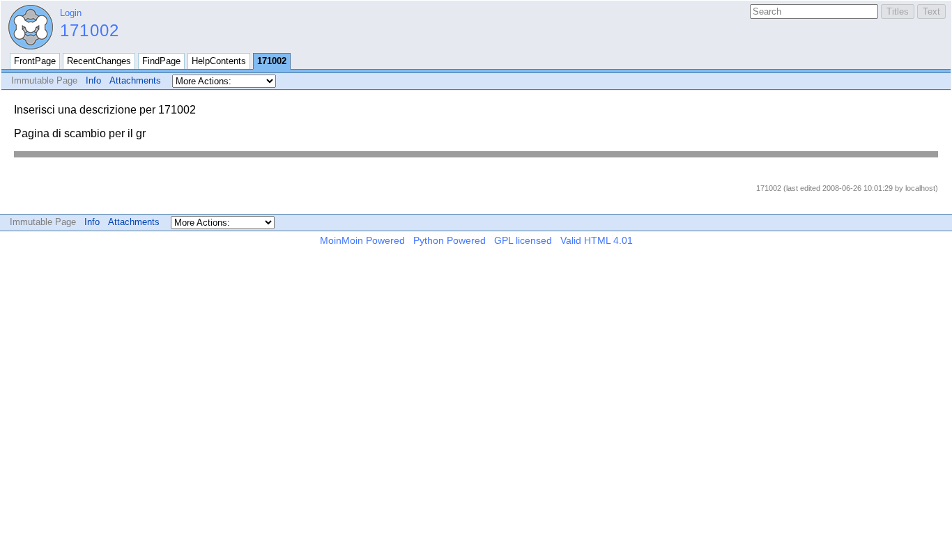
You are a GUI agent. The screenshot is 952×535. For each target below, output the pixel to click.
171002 (89, 30)
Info (93, 80)
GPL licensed (523, 240)
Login (71, 13)
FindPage (161, 61)
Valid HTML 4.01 (596, 240)
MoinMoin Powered (362, 240)
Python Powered (449, 240)
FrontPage (35, 61)
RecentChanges (99, 61)
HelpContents (219, 61)
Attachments (135, 80)
